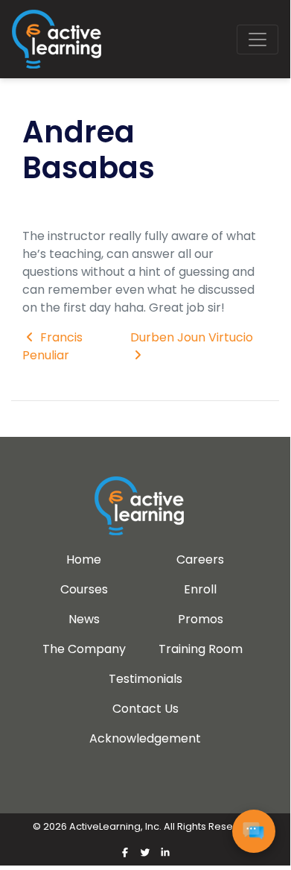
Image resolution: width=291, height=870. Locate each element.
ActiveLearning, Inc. (115, 826)
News (84, 619)
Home (83, 559)
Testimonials (145, 678)
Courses (84, 589)
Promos (200, 619)
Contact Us (145, 708)
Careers (200, 559)
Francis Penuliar (52, 346)
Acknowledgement (145, 738)
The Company (84, 649)
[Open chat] (253, 831)
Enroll (200, 589)
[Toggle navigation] (257, 39)
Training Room (201, 649)
